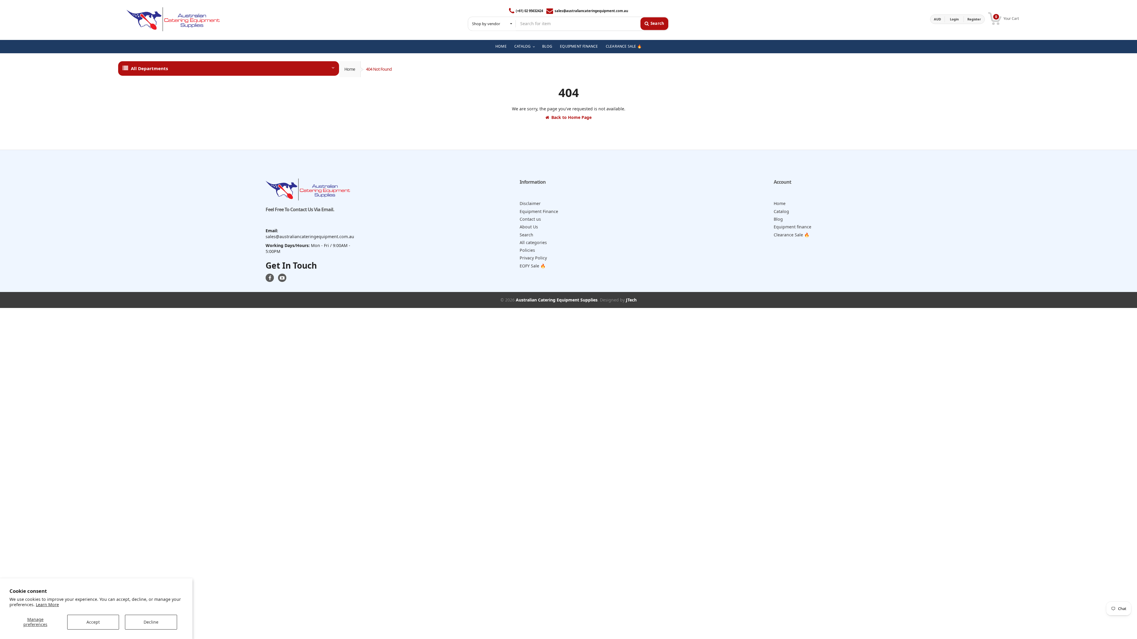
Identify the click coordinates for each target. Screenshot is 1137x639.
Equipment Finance (539, 211)
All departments (149, 68)
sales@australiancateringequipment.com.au (591, 11)
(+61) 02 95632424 (529, 11)
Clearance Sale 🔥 (792, 235)
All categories (533, 242)
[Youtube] (282, 278)
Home (349, 69)
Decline (151, 622)
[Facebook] (270, 278)
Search (526, 235)
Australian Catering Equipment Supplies (557, 300)
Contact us (530, 219)
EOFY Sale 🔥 (533, 266)
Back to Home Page (571, 117)
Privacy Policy (533, 258)
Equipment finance (792, 227)
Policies (527, 250)
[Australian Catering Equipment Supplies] (173, 19)
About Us (529, 227)
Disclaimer (530, 203)
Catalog (781, 211)
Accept (93, 622)
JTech (631, 300)
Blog (778, 219)
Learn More (47, 604)
